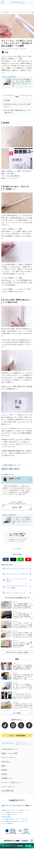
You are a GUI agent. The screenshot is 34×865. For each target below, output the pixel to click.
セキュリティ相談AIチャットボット (9, 814)
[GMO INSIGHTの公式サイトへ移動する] (17, 799)
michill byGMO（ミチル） (7, 12)
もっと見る (17, 713)
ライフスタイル (20, 12)
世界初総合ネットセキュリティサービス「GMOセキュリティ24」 (16, 810)
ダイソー (14, 178)
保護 (10, 171)
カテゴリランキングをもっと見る (17, 652)
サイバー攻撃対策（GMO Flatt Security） (10, 821)
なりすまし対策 (23, 821)
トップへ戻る (16, 548)
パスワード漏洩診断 (6, 812)
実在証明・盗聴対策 (6, 816)
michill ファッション (28, 669)
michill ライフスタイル (27, 608)
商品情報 (7, 100)
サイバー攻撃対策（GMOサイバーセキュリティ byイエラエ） (15, 819)
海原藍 (6, 52)
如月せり (31, 689)
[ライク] (32, 1)
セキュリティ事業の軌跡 (7, 823)
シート (14, 171)
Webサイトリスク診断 (16, 812)
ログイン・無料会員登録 (17, 735)
